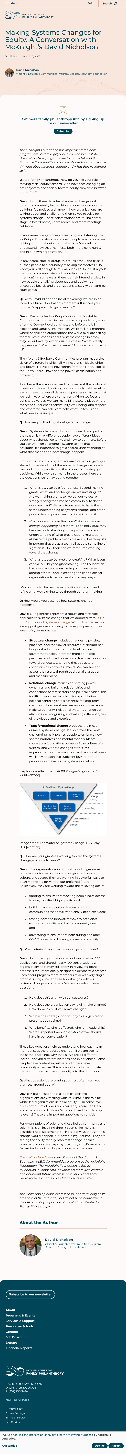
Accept (116, 1445)
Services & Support (20, 1321)
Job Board (13, 1337)
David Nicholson (27, 70)
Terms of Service (16, 1417)
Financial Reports (19, 1348)
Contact (12, 1332)
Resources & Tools (20, 1326)
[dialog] (63, 1442)
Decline (100, 1445)
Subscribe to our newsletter (30, 1294)
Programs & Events (20, 1315)
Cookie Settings (15, 1413)
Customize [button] (9, 1445)
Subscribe (63, 131)
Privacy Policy (14, 1408)
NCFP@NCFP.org (17, 1399)
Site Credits (13, 1422)
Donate (11, 1342)
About (10, 1310)
